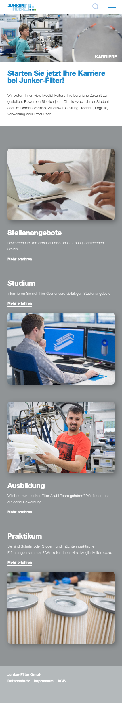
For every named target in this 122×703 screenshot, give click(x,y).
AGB (62, 681)
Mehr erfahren (19, 259)
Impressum (44, 681)
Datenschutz (18, 681)
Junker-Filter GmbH (24, 675)
